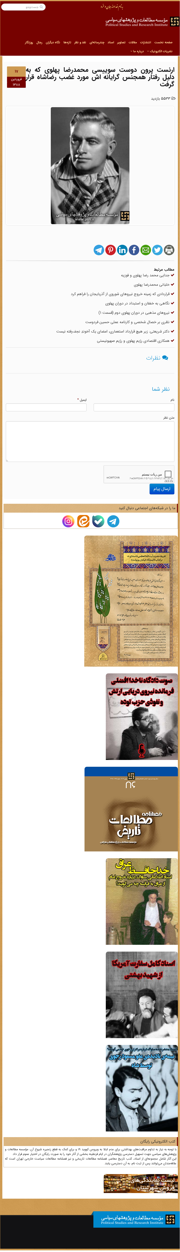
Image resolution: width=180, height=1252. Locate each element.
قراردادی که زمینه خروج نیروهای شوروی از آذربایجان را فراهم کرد (121, 294)
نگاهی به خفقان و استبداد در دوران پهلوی (138, 303)
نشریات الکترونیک (161, 51)
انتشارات (145, 42)
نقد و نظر (80, 42)
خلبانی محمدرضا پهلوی (152, 285)
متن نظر (168, 417)
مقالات (133, 42)
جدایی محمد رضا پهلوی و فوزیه (146, 275)
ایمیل (82, 400)
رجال (39, 42)
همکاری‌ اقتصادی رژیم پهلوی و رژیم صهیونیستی (134, 341)
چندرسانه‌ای (96, 42)
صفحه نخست (163, 42)
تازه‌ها (67, 42)
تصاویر (121, 42)
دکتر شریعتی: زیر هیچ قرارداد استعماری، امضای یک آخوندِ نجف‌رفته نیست (113, 331)
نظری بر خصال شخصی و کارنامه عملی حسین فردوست (128, 322)
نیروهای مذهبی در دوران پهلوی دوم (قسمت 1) (135, 313)
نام (172, 400)
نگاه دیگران (53, 42)
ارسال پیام (162, 488)
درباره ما (138, 51)
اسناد (111, 42)
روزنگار (29, 42)
